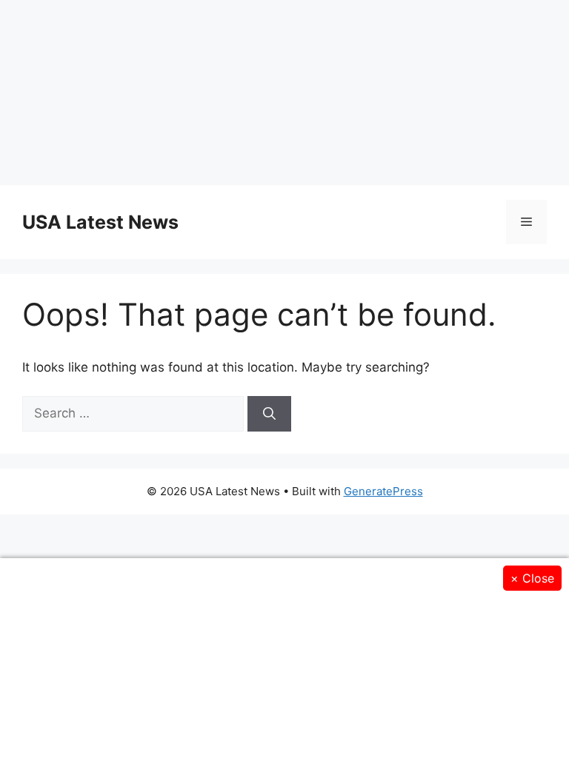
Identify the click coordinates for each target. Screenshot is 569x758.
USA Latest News (100, 222)
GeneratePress (383, 491)
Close (532, 578)
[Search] (269, 414)
